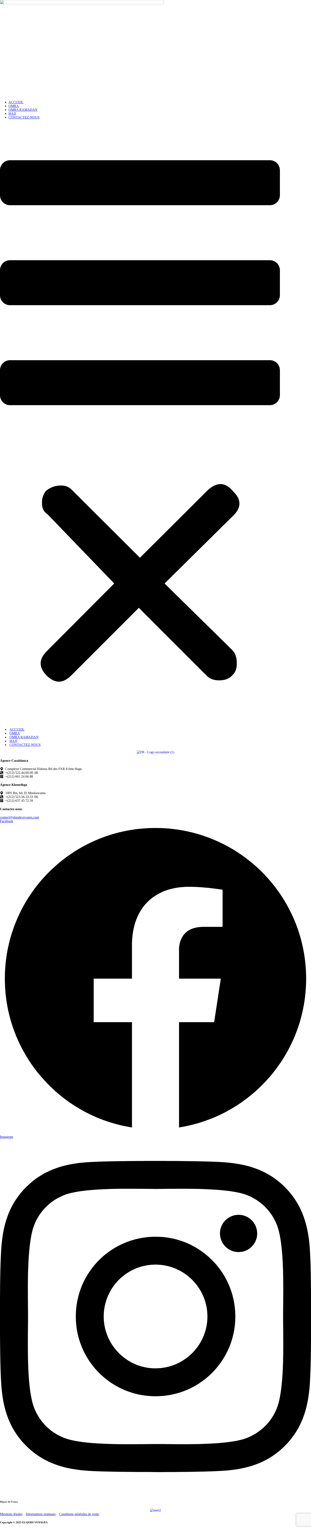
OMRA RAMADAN (22, 110)
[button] (140, 423)
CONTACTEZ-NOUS (24, 117)
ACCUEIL (15, 102)
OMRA (13, 106)
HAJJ (12, 113)
